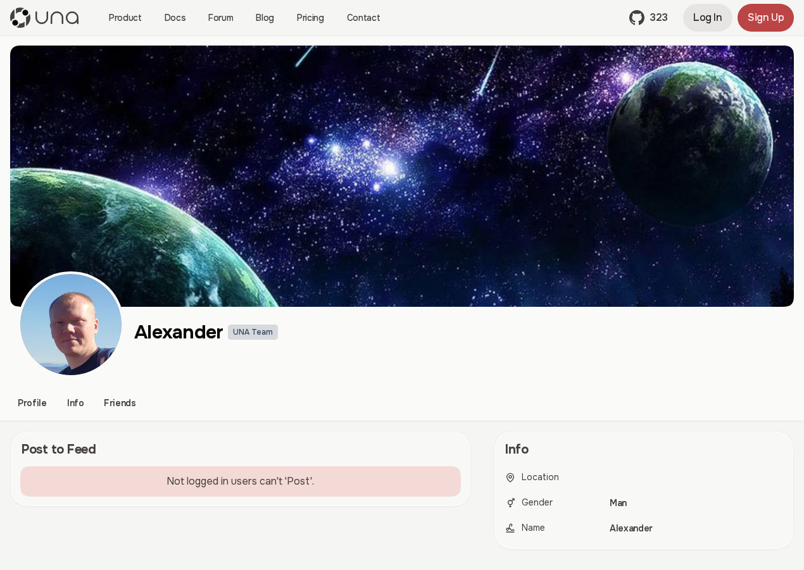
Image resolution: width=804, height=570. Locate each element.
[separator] (482, 495)
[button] (648, 18)
